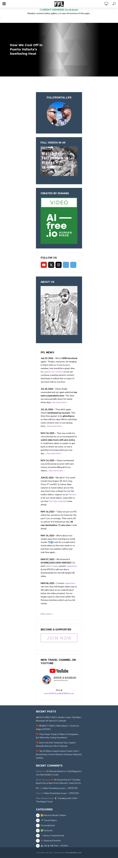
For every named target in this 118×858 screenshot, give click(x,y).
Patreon (72, 494)
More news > (47, 613)
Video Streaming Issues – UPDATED (60, 788)
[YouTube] (44, 265)
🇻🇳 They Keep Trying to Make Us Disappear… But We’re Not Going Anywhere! (57, 736)
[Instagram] (58, 265)
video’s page (52, 566)
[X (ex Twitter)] (51, 265)
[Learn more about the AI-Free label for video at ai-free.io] (59, 220)
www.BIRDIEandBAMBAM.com (59, 693)
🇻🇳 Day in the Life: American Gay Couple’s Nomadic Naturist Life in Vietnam (56, 744)
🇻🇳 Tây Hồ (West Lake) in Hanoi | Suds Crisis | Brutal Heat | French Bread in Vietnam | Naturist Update (59, 754)
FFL (37, 788)
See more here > (60, 402)
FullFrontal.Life (73, 853)
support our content (53, 371)
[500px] (66, 265)
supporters (71, 566)
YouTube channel (57, 501)
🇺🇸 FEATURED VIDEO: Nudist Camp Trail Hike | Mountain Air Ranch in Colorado (58, 719)
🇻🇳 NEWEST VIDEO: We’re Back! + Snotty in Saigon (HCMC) (57, 727)
